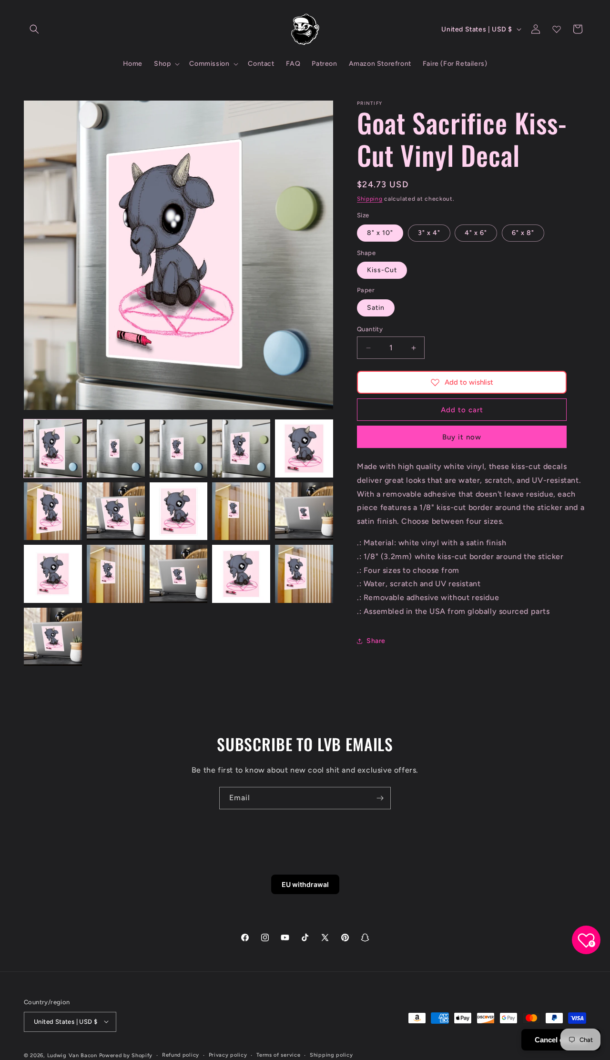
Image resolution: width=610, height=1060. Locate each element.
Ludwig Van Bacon (72, 1055)
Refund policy (180, 1054)
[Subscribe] (379, 798)
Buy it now (461, 437)
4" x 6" (476, 233)
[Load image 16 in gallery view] (53, 637)
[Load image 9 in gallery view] (241, 511)
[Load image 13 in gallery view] (179, 574)
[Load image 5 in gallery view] (304, 448)
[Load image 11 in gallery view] (53, 574)
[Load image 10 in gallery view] (304, 511)
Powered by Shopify (126, 1055)
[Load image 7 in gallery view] (116, 511)
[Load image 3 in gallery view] (179, 448)
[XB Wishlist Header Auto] (556, 29)
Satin (376, 308)
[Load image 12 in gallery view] (116, 574)
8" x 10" (380, 233)
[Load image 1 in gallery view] (53, 448)
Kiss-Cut (382, 270)
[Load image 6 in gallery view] (53, 511)
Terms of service (278, 1054)
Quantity (370, 329)
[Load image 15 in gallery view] (304, 574)
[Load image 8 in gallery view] (179, 511)
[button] (34, 29)
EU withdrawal (305, 884)
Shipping (370, 198)
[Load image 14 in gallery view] (241, 574)
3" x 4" (429, 233)
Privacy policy (228, 1054)
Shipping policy (331, 1054)
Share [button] (376, 641)
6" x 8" (523, 233)
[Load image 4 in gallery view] (241, 448)
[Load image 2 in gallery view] (116, 448)
